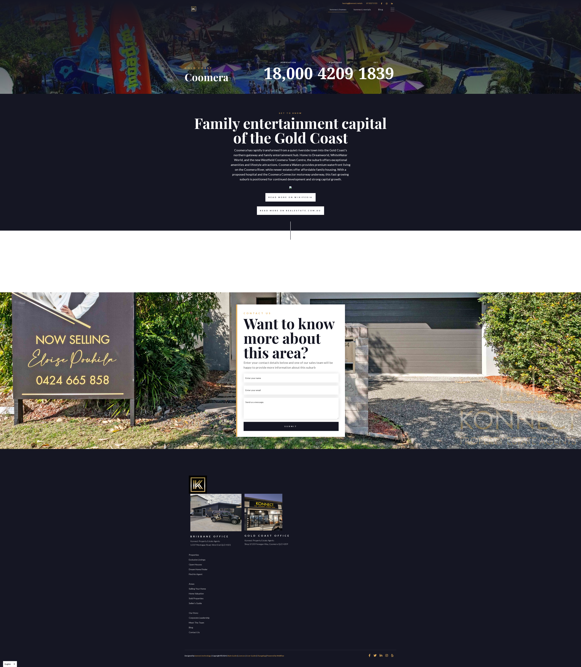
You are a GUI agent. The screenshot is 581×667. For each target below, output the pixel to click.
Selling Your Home (197, 588)
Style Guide (232, 656)
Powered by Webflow (275, 656)
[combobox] (10, 664)
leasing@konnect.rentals (352, 3)
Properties (194, 555)
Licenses (241, 656)
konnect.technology (203, 656)
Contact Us (194, 632)
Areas (191, 584)
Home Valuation (196, 593)
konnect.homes (338, 9)
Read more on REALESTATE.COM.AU (290, 210)
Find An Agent (195, 574)
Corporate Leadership (199, 617)
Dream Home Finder (198, 569)
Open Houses (195, 564)
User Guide (251, 656)
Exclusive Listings (197, 559)
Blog (380, 9)
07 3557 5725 (371, 3)
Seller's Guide (195, 603)
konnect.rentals (362, 9)
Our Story (193, 613)
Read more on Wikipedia (290, 197)
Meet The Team (196, 622)
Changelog (261, 656)
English (8, 664)
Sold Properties (196, 598)
